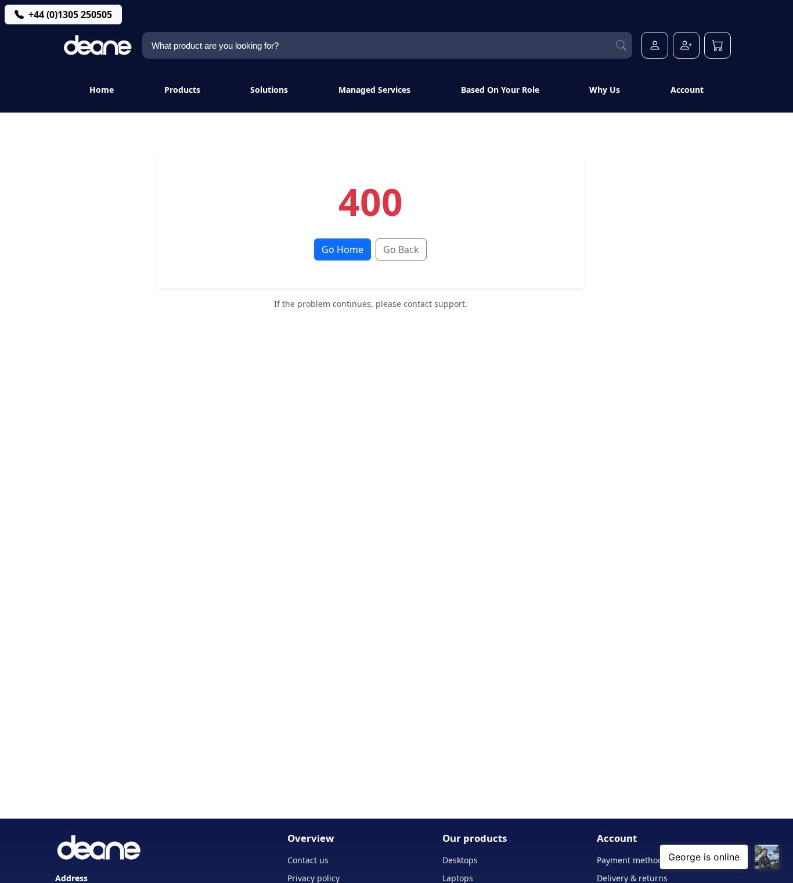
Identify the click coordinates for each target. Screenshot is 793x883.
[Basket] (717, 45)
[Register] (686, 45)
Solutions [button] (269, 89)
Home (101, 89)
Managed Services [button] (374, 89)
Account (687, 89)
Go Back (401, 249)
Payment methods (632, 860)
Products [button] (182, 89)
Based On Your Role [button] (500, 89)
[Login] (654, 45)
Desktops (460, 860)
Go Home (342, 249)
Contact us (308, 860)
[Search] (621, 45)
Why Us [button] (604, 89)
